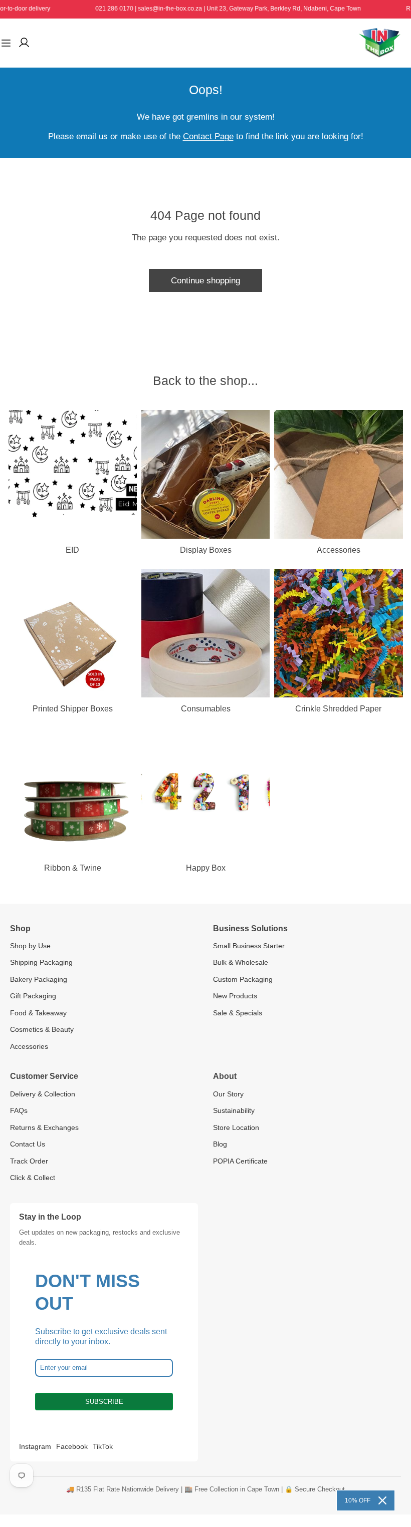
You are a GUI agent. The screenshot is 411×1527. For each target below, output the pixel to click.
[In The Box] (379, 43)
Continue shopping (205, 280)
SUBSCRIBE (104, 1401)
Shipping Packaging (41, 962)
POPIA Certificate (240, 1161)
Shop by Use (30, 946)
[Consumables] (205, 633)
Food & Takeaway (38, 1013)
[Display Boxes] (205, 474)
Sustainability (234, 1110)
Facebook (72, 1446)
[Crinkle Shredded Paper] (338, 633)
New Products (235, 996)
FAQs (19, 1110)
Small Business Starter (249, 946)
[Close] (382, 1500)
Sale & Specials (237, 1013)
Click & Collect (32, 1178)
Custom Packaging (243, 979)
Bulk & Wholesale (240, 962)
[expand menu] (6, 43)
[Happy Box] (205, 792)
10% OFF (357, 1500)
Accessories (29, 1046)
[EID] (73, 474)
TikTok (103, 1446)
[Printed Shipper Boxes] (73, 633)
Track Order (29, 1161)
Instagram (35, 1446)
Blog (220, 1144)
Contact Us (27, 1144)
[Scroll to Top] (392, 1473)
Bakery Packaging (38, 979)
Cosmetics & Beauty (42, 1029)
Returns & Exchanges (44, 1127)
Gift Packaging (33, 996)
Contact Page (208, 136)
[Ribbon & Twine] (73, 792)
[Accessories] (338, 474)
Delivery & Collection (42, 1094)
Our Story (228, 1094)
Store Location (236, 1127)
